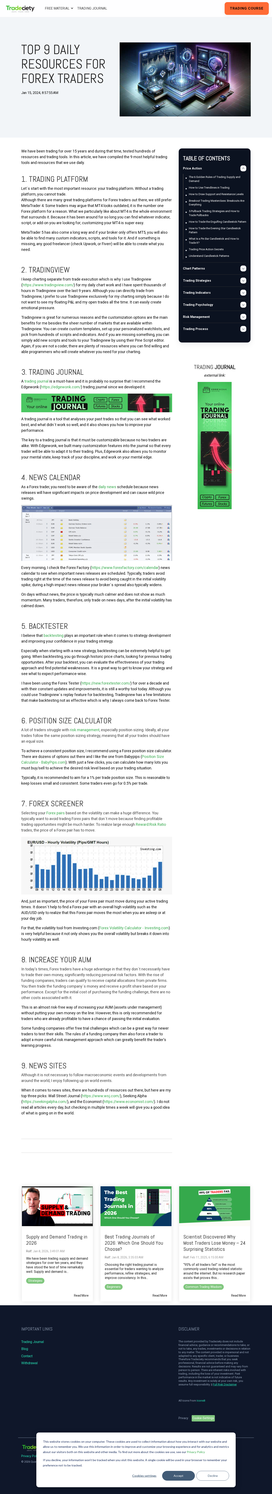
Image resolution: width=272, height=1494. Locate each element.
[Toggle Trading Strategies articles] (243, 281)
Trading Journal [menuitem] (32, 1342)
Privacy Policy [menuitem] (30, 1456)
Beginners (113, 1287)
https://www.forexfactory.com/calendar (125, 567)
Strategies (35, 1281)
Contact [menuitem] (27, 1356)
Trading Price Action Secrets (206, 249)
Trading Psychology (198, 305)
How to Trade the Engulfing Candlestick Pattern (217, 221)
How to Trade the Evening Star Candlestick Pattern (215, 230)
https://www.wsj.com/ (101, 1096)
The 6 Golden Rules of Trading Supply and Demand (214, 179)
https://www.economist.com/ (129, 1101)
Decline (213, 1475)
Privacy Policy (196, 1452)
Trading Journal (92, 8)
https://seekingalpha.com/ (45, 1101)
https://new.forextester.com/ (105, 683)
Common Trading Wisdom (204, 1287)
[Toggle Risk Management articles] (243, 317)
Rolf (29, 1251)
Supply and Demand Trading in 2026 (56, 1239)
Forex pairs (55, 813)
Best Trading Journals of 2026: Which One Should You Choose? (134, 1242)
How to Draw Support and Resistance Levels (216, 194)
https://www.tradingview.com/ (48, 285)
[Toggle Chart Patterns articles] (243, 268)
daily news (107, 487)
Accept (178, 1475)
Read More (81, 1295)
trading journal (36, 381)
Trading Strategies (197, 280)
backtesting (54, 635)
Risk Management (196, 317)
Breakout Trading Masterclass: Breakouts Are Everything (216, 202)
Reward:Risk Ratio (151, 824)
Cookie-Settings (203, 1418)
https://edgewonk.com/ (61, 387)
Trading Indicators (197, 293)
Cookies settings (144, 1475)
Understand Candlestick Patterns (209, 255)
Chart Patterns (194, 268)
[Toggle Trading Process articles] (243, 329)
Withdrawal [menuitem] (29, 1363)
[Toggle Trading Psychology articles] (243, 305)
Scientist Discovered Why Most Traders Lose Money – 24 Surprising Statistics (214, 1242)
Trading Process (195, 329)
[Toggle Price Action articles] (243, 168)
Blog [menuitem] (24, 1349)
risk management (84, 730)
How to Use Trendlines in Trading (209, 187)
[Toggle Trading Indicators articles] (243, 293)
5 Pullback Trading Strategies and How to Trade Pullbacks (214, 213)
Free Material (57, 8)
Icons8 (201, 1400)
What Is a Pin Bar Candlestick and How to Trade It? (214, 240)
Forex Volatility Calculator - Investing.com (134, 928)
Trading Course (247, 8)
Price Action (192, 168)
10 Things (30, 103)
